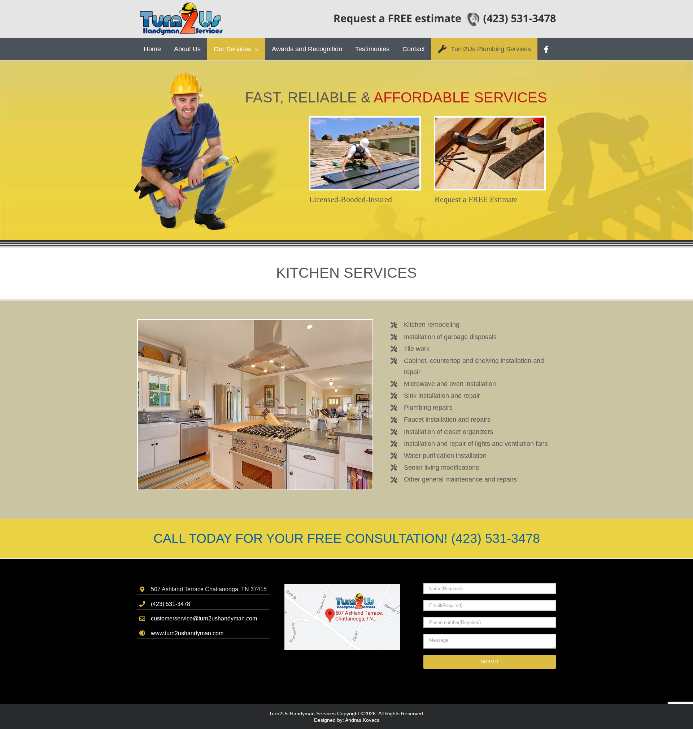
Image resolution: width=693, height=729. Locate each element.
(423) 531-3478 (170, 604)
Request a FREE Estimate (476, 199)
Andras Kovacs (362, 720)
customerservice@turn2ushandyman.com (204, 618)
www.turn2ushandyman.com (187, 633)
